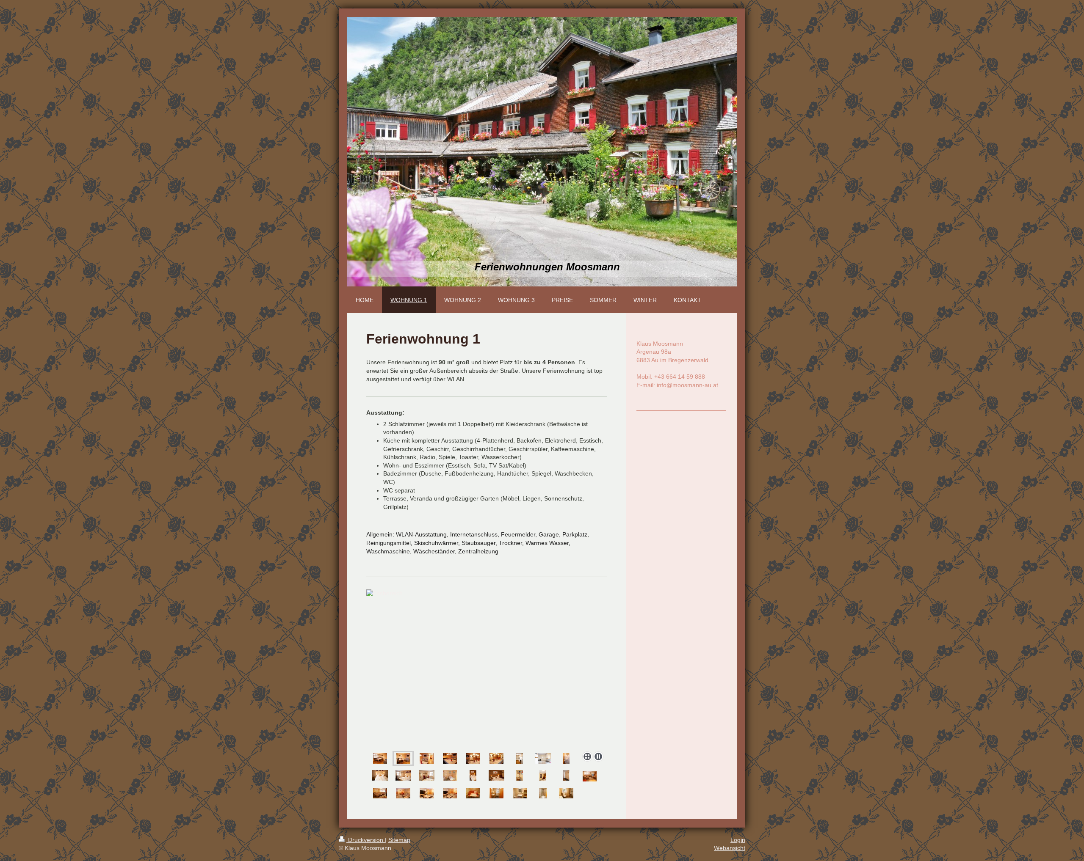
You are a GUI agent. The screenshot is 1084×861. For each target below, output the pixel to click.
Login (737, 839)
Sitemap (399, 839)
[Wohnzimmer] (590, 776)
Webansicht (729, 847)
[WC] (566, 758)
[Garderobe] (566, 775)
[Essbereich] (486, 668)
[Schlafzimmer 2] (473, 775)
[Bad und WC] (496, 793)
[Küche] (519, 758)
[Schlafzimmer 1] (380, 775)
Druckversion (365, 839)
